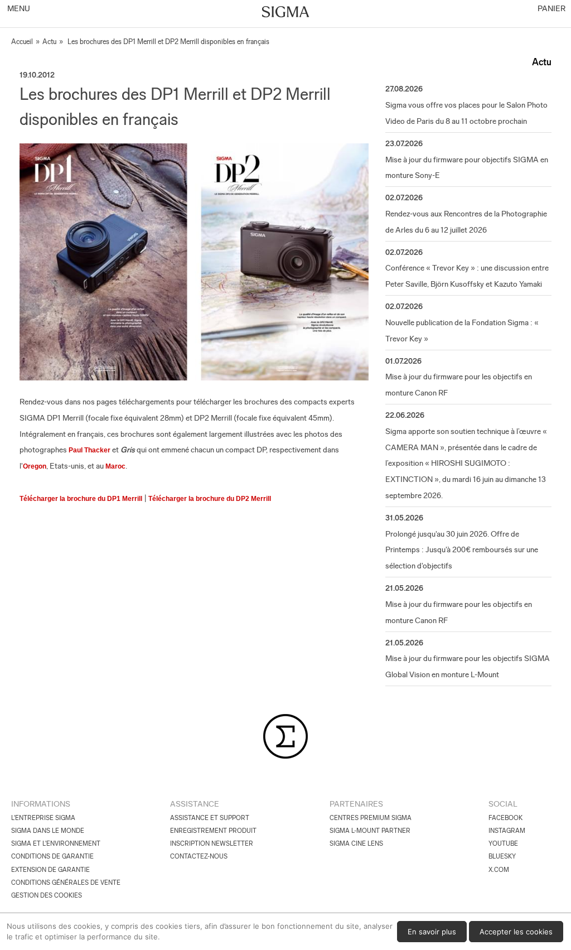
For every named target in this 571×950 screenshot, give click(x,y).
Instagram (506, 831)
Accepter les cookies (516, 931)
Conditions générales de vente (65, 882)
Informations (40, 804)
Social (502, 804)
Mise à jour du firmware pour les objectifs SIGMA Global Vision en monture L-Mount (467, 666)
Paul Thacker (89, 450)
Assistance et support (209, 818)
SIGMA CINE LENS (356, 843)
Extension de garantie (50, 870)
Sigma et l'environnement (55, 843)
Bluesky (502, 856)
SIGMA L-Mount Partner (370, 831)
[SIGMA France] (285, 13)
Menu (18, 8)
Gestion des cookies (46, 895)
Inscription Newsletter (211, 843)
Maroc (115, 466)
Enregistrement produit (213, 831)
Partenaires (356, 804)
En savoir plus (432, 931)
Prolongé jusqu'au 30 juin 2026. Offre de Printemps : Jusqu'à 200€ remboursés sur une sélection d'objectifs (461, 550)
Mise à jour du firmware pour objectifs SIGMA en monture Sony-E (466, 168)
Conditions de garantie (52, 856)
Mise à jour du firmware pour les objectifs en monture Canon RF (458, 385)
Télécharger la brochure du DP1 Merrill (81, 499)
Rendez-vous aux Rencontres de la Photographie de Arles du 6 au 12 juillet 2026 (466, 222)
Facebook (505, 818)
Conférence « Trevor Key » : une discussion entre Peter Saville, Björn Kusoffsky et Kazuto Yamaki (467, 276)
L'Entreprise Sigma (43, 818)
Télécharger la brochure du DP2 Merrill (209, 499)
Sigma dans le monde (47, 831)
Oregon (34, 466)
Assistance (194, 804)
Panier (550, 8)
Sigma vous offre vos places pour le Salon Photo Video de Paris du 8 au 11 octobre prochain (466, 113)
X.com (498, 870)
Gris (127, 450)
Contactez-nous (199, 856)
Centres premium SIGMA (371, 818)
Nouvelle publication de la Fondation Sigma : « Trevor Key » (462, 330)
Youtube (503, 843)
